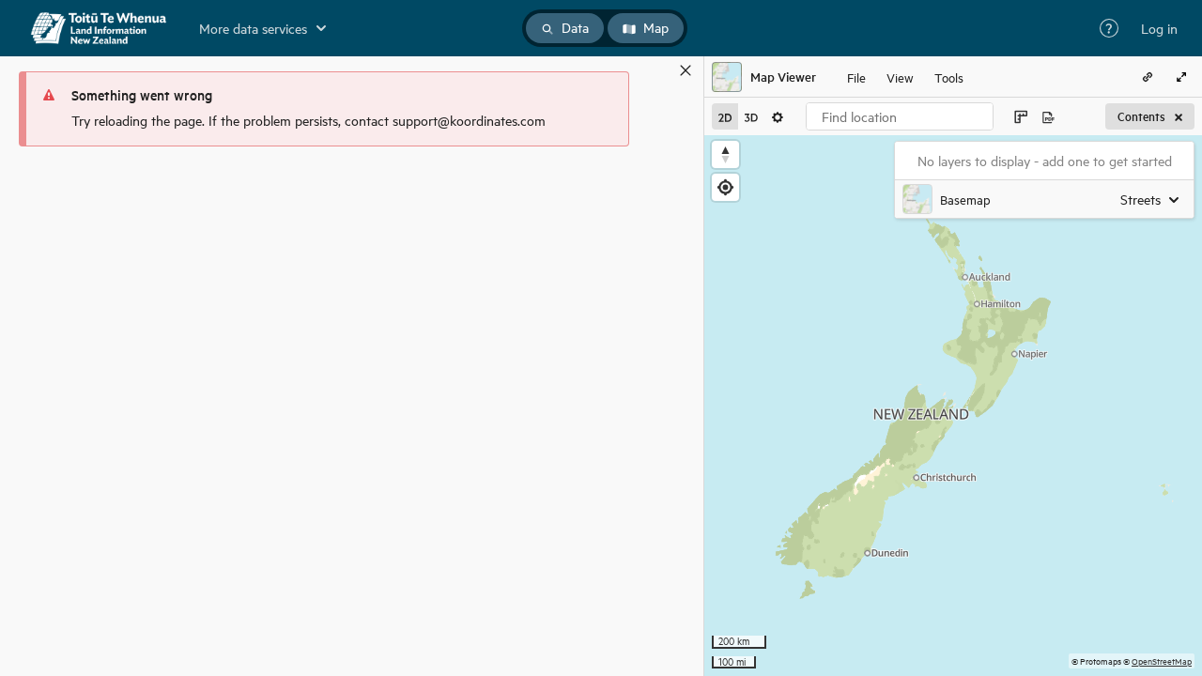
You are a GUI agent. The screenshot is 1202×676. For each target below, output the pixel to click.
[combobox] (900, 116)
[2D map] (725, 116)
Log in (1159, 28)
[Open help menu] (1109, 28)
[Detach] (658, 70)
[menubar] (905, 77)
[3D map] (751, 116)
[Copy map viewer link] (1147, 77)
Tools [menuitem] (948, 76)
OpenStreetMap (1162, 660)
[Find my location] (725, 187)
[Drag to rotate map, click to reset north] (725, 154)
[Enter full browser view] (1181, 77)
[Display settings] (777, 116)
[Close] (685, 70)
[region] (953, 405)
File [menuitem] (856, 76)
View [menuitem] (900, 76)
